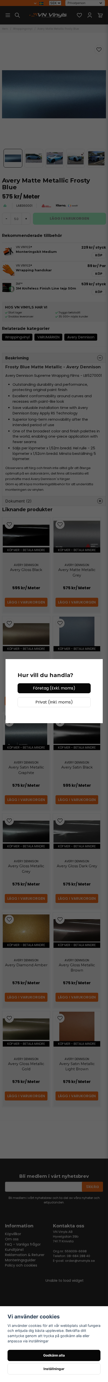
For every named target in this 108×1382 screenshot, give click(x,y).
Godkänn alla (54, 1355)
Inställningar (54, 1369)
